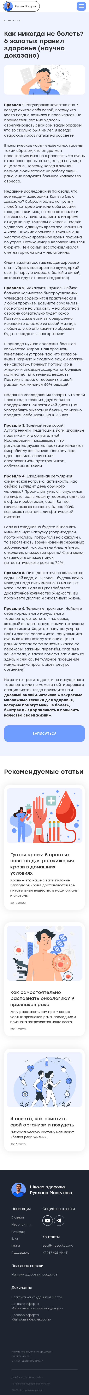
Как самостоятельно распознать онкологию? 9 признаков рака (42, 998)
